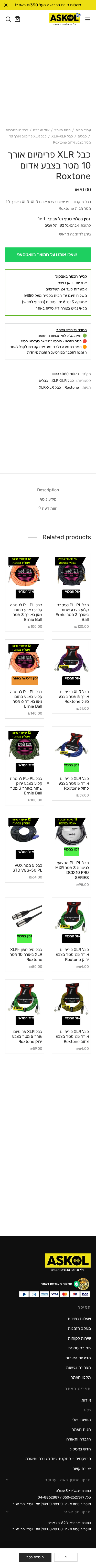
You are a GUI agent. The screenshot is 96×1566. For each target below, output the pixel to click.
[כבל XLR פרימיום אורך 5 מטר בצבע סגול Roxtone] (71, 658)
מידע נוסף (48, 499)
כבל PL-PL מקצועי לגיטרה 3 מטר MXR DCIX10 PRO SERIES (72, 870)
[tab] (48, 490)
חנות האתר (62, 130)
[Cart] (17, 19)
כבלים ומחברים (17, 130)
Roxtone (72, 387)
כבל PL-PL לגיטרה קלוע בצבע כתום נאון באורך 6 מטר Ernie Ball (26, 699)
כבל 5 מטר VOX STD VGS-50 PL (27, 868)
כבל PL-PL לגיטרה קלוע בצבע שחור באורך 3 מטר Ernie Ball (72, 612)
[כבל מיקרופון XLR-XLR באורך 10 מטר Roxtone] (24, 917)
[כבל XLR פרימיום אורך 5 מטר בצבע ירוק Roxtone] (24, 999)
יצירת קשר (82, 1468)
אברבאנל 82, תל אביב (62, 225)
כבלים (82, 136)
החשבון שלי (81, 1419)
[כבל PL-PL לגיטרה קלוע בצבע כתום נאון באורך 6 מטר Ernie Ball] (24, 658)
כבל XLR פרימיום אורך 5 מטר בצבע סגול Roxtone (74, 696)
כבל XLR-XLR (62, 136)
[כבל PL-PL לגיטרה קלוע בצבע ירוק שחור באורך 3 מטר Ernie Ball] (24, 745)
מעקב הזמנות (79, 1328)
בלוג (87, 1409)
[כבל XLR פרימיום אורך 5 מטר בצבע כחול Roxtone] (71, 745)
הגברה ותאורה (78, 1439)
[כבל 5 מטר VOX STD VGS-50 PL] (24, 832)
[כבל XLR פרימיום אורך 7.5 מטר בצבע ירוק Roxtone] (71, 917)
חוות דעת (48, 508)
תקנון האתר (81, 1377)
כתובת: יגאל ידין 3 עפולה (73, 1491)
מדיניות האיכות (78, 1357)
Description (48, 489)
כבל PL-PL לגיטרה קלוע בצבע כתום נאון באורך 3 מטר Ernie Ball (26, 612)
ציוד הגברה (41, 130)
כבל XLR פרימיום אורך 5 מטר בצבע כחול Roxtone (74, 783)
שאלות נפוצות (79, 1318)
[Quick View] (64, 587)
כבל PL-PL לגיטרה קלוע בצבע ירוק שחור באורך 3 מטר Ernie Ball (26, 786)
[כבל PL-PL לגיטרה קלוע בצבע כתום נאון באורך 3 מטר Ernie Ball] (24, 572)
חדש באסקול (80, 1449)
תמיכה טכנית (79, 1348)
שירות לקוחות (79, 1338)
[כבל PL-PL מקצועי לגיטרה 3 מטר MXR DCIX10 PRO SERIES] (71, 831)
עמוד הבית (83, 130)
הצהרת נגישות (78, 1367)
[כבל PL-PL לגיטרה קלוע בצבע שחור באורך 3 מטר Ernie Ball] (71, 572)
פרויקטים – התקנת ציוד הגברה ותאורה (58, 1458)
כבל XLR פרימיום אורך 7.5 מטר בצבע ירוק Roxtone (72, 954)
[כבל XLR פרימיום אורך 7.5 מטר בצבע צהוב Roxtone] (71, 999)
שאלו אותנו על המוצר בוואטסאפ (47, 254)
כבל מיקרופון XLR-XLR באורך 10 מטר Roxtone (26, 954)
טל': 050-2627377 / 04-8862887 (64, 1497)
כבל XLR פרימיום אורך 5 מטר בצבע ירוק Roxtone (27, 1036)
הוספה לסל (35, 1557)
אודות (86, 1400)
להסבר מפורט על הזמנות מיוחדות (51, 352)
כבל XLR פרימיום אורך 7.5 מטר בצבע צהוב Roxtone (72, 1036)
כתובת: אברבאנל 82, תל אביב (69, 1523)
